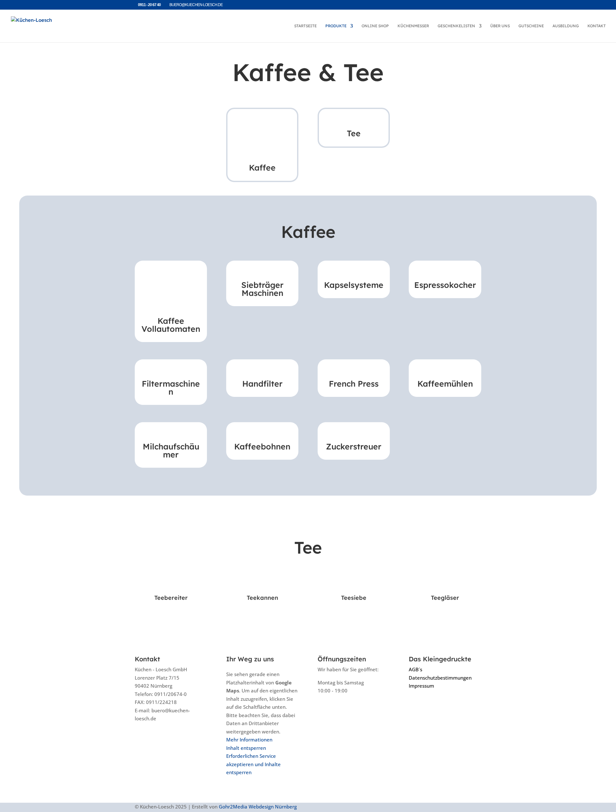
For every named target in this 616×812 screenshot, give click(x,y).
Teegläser (445, 597)
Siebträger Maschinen (262, 289)
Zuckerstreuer (353, 446)
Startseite (305, 26)
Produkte (335, 26)
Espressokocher (445, 285)
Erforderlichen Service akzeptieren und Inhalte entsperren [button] (253, 764)
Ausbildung (565, 26)
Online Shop (375, 26)
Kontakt (596, 26)
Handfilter (262, 384)
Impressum (421, 685)
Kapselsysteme (353, 285)
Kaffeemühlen (445, 384)
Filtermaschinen (171, 388)
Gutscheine (531, 26)
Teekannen (262, 597)
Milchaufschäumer (171, 450)
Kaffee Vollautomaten (170, 325)
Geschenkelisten (456, 26)
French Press (354, 384)
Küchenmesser (413, 26)
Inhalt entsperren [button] (246, 748)
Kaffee (262, 167)
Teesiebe (353, 597)
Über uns (500, 26)
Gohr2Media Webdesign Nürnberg (258, 806)
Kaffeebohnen (262, 446)
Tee (354, 133)
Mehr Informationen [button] (249, 739)
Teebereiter (171, 597)
